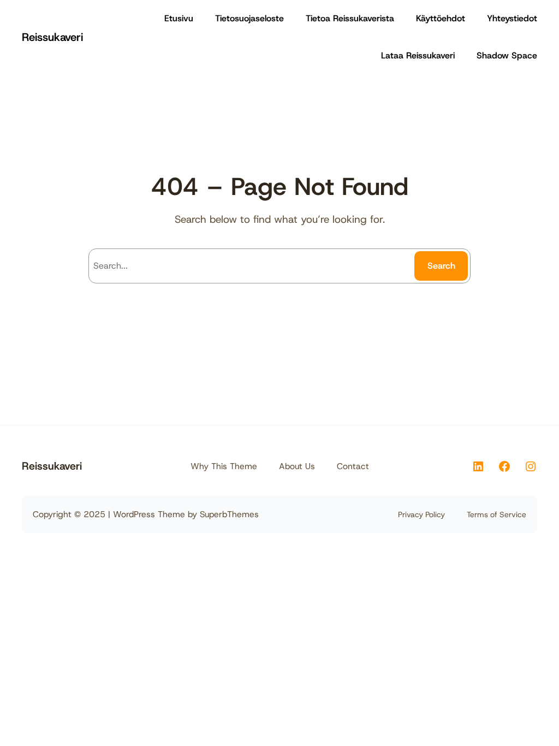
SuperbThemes (229, 514)
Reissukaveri (52, 36)
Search (441, 265)
